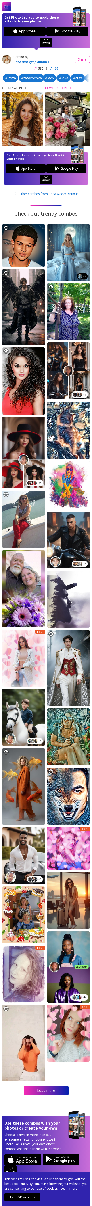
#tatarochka (31, 78)
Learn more (68, 1188)
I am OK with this (22, 1197)
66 (56, 68)
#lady (49, 78)
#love (63, 78)
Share (82, 59)
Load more (46, 1090)
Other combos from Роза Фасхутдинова (48, 194)
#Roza (10, 78)
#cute (78, 78)
